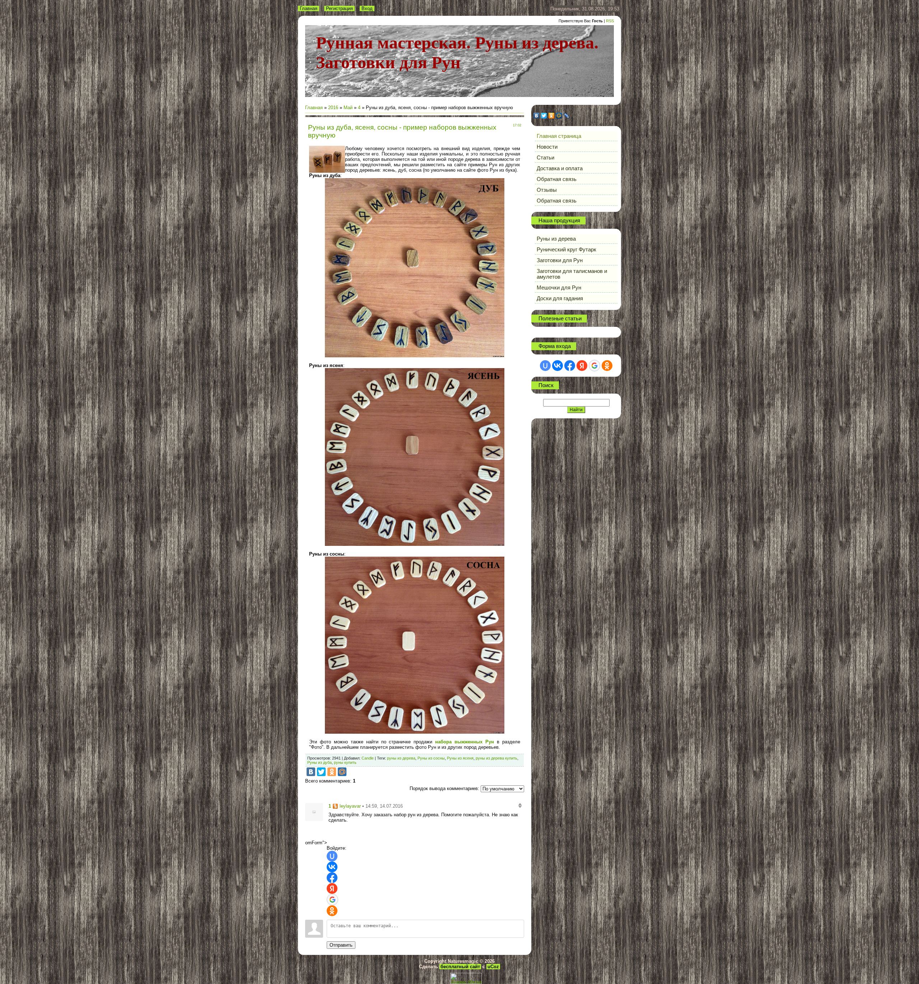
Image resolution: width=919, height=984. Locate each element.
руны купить (345, 762)
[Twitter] (321, 771)
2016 (333, 107)
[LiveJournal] (566, 115)
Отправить (341, 945)
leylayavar (350, 806)
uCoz (493, 966)
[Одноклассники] (331, 771)
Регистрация (339, 8)
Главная (308, 8)
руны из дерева (401, 758)
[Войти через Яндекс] (332, 888)
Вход (367, 8)
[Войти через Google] (332, 899)
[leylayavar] (314, 811)
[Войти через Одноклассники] (332, 910)
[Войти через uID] (332, 856)
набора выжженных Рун (464, 741)
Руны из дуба (319, 762)
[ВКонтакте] (311, 771)
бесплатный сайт (460, 966)
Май (348, 107)
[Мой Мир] (342, 771)
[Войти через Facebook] (332, 877)
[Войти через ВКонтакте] (332, 867)
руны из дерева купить (496, 758)
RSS (610, 21)
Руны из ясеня (460, 758)
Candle (367, 758)
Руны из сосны (431, 758)
